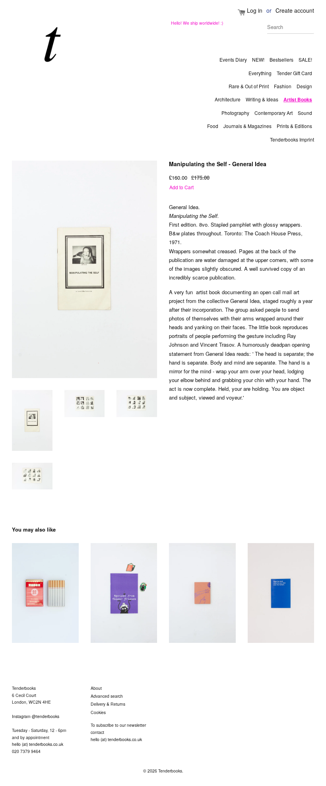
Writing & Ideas (262, 99)
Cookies (98, 712)
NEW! (258, 59)
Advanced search (107, 696)
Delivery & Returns (108, 704)
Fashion (282, 86)
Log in (254, 10)
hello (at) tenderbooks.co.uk (37, 744)
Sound (305, 112)
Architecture (228, 99)
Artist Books (297, 99)
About (96, 688)
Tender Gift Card (294, 73)
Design (304, 86)
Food (212, 125)
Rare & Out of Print (249, 86)
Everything (260, 73)
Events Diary (233, 59)
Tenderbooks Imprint (292, 139)
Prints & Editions (294, 125)
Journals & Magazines (247, 125)
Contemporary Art (273, 112)
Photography (235, 112)
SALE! (305, 59)
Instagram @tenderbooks (35, 716)
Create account (295, 10)
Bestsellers (281, 59)
